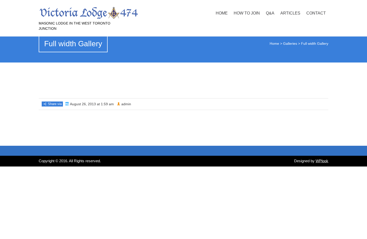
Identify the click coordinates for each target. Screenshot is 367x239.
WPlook (322, 161)
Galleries (290, 44)
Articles (290, 13)
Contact (316, 13)
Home (222, 13)
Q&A (270, 13)
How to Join (247, 13)
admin (126, 104)
